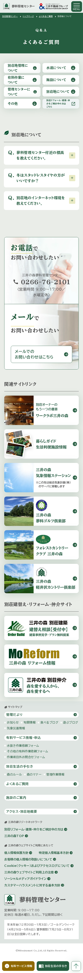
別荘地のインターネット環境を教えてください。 (36, 200)
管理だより (14, 714)
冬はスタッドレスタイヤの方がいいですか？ (36, 178)
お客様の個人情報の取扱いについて (28, 859)
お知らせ (13, 722)
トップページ (28, 16)
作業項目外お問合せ (26, 757)
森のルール (14, 774)
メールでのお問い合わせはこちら (34, 354)
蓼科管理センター (23, 6)
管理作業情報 (55, 774)
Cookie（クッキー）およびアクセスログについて (37, 865)
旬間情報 (30, 722)
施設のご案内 (16, 797)
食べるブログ (49, 722)
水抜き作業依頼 (23, 745)
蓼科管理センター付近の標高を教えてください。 (36, 155)
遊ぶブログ (70, 722)
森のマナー (34, 774)
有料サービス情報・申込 (23, 737)
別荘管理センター (10, 16)
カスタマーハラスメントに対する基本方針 (32, 885)
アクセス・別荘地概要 (21, 811)
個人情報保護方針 (16, 852)
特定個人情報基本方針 (54, 852)
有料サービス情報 (18, 966)
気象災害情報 (16, 728)
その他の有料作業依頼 (27, 751)
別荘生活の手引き (19, 766)
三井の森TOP (14, 835)
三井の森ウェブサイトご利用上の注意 (29, 872)
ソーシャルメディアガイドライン (25, 878)
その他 (13, 103)
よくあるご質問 (46, 16)
